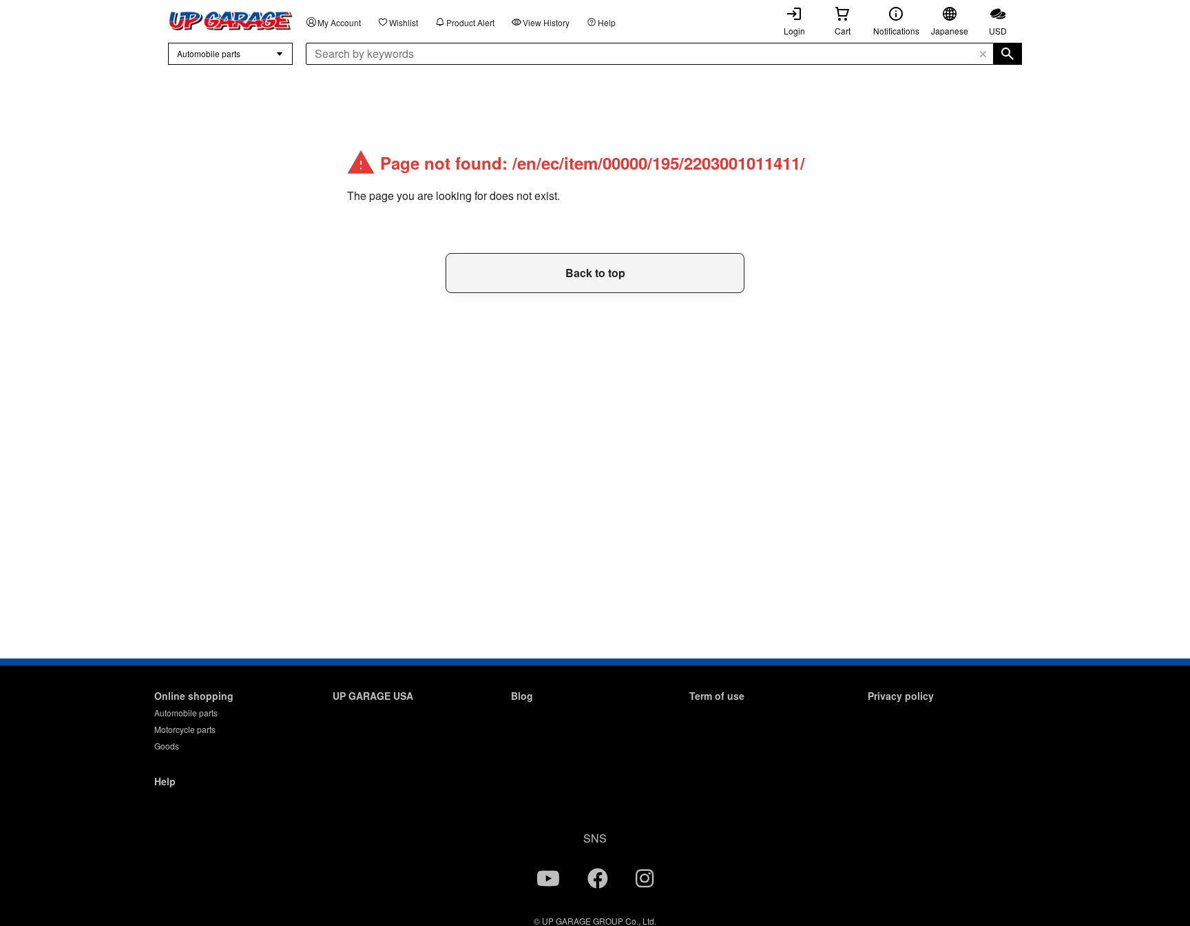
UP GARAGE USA (373, 696)
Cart (842, 31)
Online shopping (193, 696)
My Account (339, 22)
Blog (522, 696)
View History (546, 22)
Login (794, 31)
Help (607, 22)
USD (998, 31)
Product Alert (470, 22)
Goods (166, 746)
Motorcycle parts (185, 729)
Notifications (896, 31)
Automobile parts (186, 712)
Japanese (949, 31)
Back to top (595, 273)
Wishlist (403, 22)
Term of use (716, 696)
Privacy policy (901, 696)
